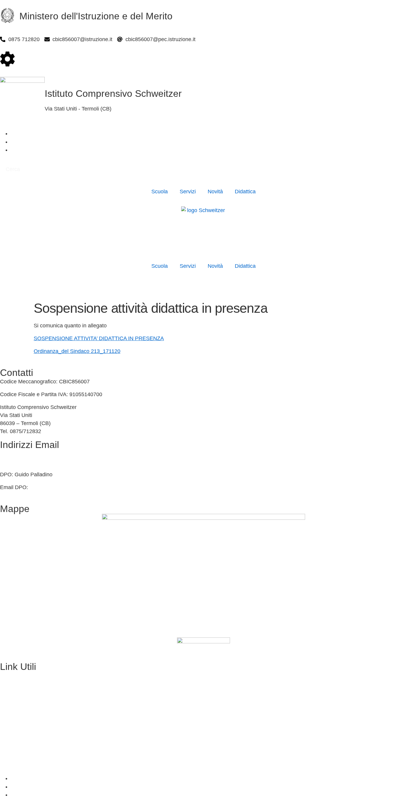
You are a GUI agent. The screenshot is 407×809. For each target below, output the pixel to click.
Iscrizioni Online (19, 688)
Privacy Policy (16, 740)
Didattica (245, 192)
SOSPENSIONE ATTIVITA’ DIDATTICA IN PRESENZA (99, 338)
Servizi (188, 192)
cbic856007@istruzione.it (30, 454)
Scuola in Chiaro (19, 714)
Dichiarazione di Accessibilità (34, 753)
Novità (215, 192)
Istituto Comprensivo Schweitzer (113, 93)
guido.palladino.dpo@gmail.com (67, 487)
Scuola (159, 192)
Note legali (12, 765)
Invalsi (7, 727)
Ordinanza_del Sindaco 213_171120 (77, 351)
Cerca (13, 169)
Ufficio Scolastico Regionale (33, 701)
